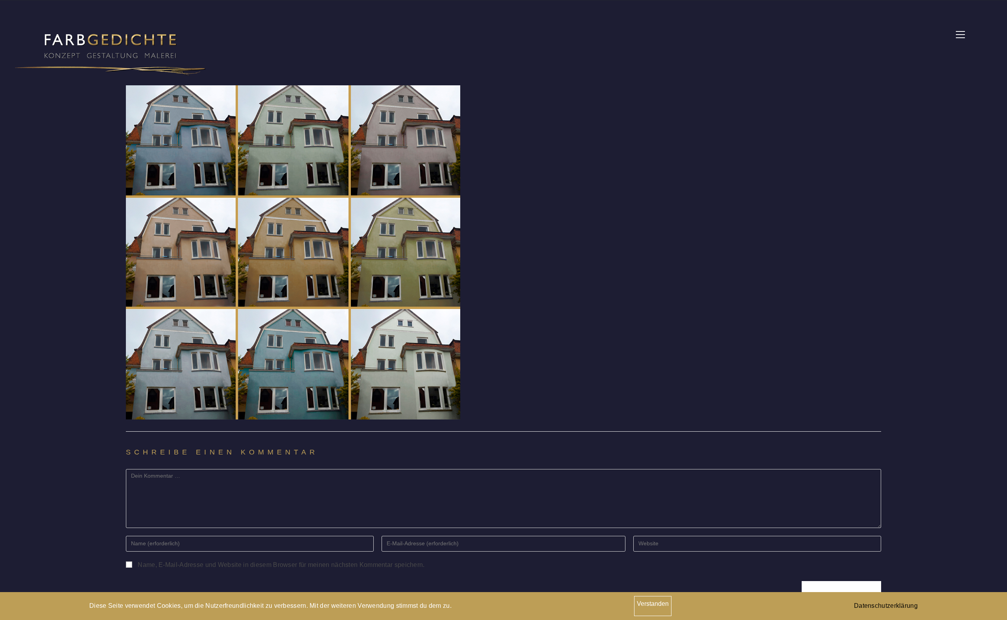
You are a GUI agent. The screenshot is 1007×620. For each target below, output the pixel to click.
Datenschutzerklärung (886, 605)
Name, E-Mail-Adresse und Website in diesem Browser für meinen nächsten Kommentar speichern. (281, 564)
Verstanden (653, 603)
